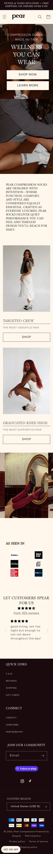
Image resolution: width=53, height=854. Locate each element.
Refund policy (33, 836)
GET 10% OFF (11, 849)
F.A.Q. (9, 674)
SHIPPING (11, 688)
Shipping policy (29, 847)
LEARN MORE (27, 85)
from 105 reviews (26, 613)
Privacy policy (17, 842)
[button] (4, 17)
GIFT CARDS (13, 695)
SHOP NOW (28, 74)
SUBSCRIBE (12, 725)
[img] (26, 608)
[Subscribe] (43, 755)
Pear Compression (24, 832)
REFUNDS (11, 681)
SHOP (26, 337)
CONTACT (11, 718)
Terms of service (38, 842)
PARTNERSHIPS (14, 732)
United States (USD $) (25, 806)
